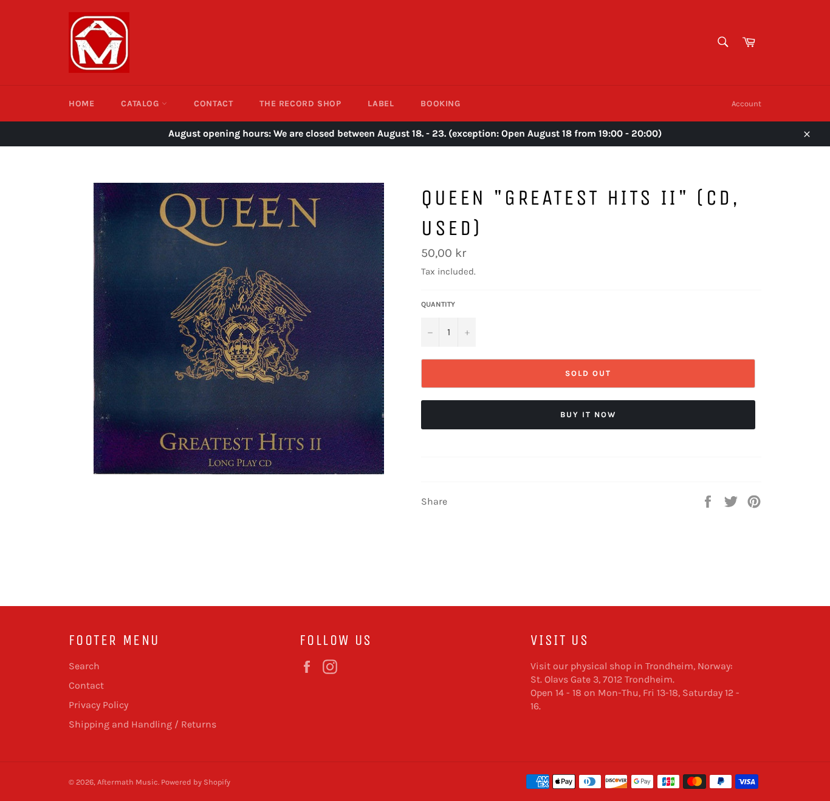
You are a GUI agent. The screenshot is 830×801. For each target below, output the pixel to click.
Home (81, 103)
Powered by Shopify (195, 781)
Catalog (141, 103)
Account (746, 103)
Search (84, 666)
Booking (440, 103)
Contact (213, 103)
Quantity (438, 304)
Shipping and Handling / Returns (142, 724)
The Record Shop (300, 103)
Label (381, 103)
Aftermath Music (127, 781)
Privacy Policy (98, 705)
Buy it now (588, 414)
